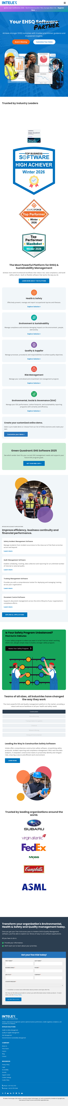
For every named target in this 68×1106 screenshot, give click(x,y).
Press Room (5, 1048)
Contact (4, 1056)
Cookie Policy (5, 1080)
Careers (4, 1051)
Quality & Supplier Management (10, 1032)
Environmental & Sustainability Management (14, 1038)
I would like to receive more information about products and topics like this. (28, 989)
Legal (3, 1067)
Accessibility (5, 1070)
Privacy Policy (18, 995)
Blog (3, 1054)
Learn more (8, 551)
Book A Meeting (21, 42)
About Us (4, 1046)
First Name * (9, 961)
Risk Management (7, 1035)
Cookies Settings (6, 1077)
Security (4, 1072)
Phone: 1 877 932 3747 (9, 1085)
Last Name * (38, 961)
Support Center (6, 1075)
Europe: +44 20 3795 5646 (10, 1088)
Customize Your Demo (44, 42)
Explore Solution (34, 307)
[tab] (34, 712)
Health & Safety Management (10, 1030)
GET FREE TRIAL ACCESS (13, 999)
